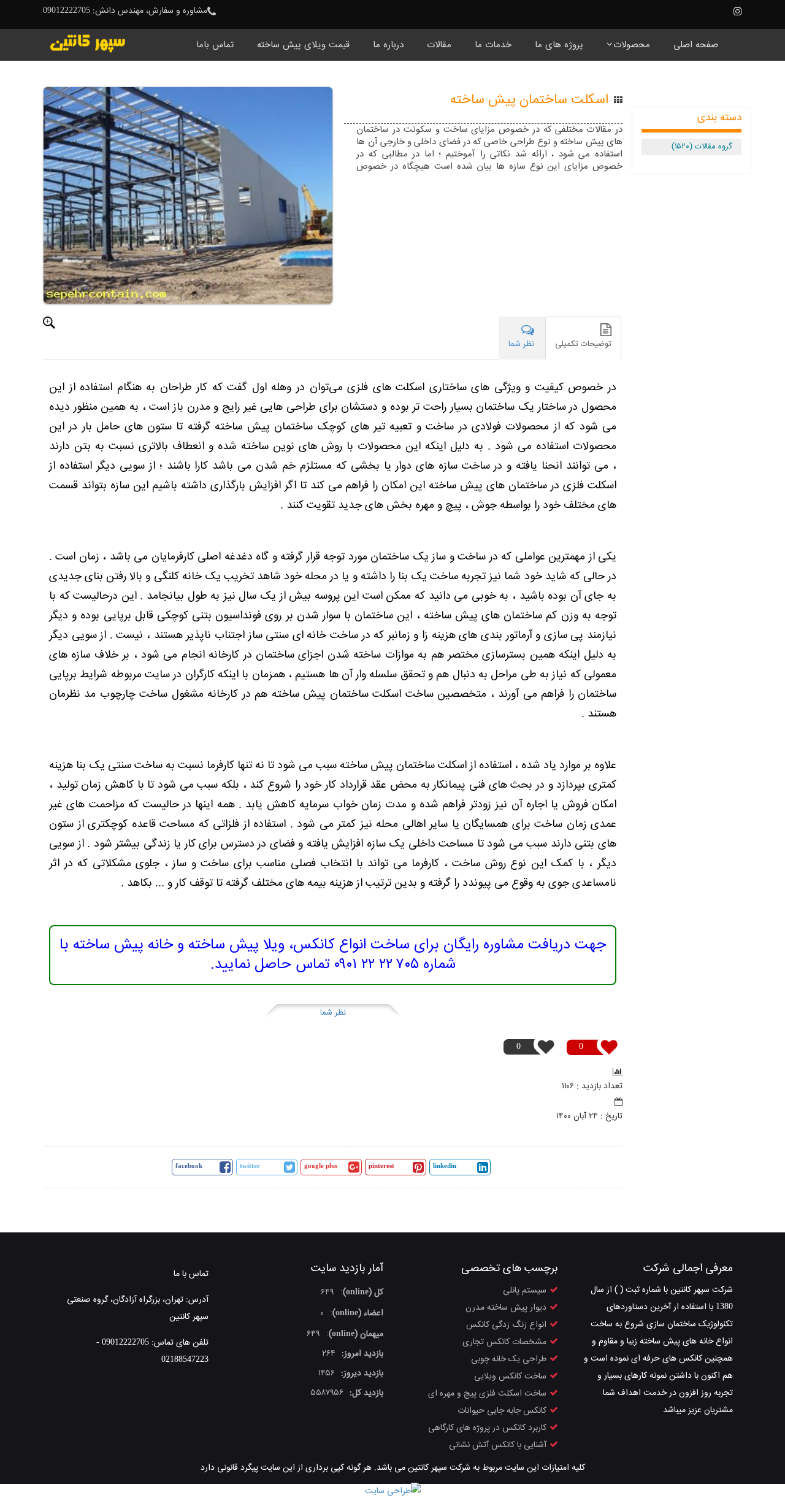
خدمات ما (493, 45)
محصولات (631, 45)
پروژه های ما (559, 45)
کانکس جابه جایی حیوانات (502, 1411)
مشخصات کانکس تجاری (504, 1342)
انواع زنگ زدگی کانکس (506, 1325)
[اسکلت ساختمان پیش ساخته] (188, 195)
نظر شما (333, 1013)
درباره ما (388, 45)
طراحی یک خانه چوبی (508, 1359)
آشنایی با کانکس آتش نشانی (497, 1445)
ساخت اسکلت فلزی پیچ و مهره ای (487, 1393)
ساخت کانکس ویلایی (510, 1376)
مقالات (439, 45)
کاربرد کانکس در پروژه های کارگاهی (487, 1428)
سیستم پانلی (524, 1290)
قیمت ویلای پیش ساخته (303, 45)
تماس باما (215, 45)
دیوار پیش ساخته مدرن (505, 1307)
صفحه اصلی (695, 45)
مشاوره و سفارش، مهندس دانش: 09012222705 (125, 11)
